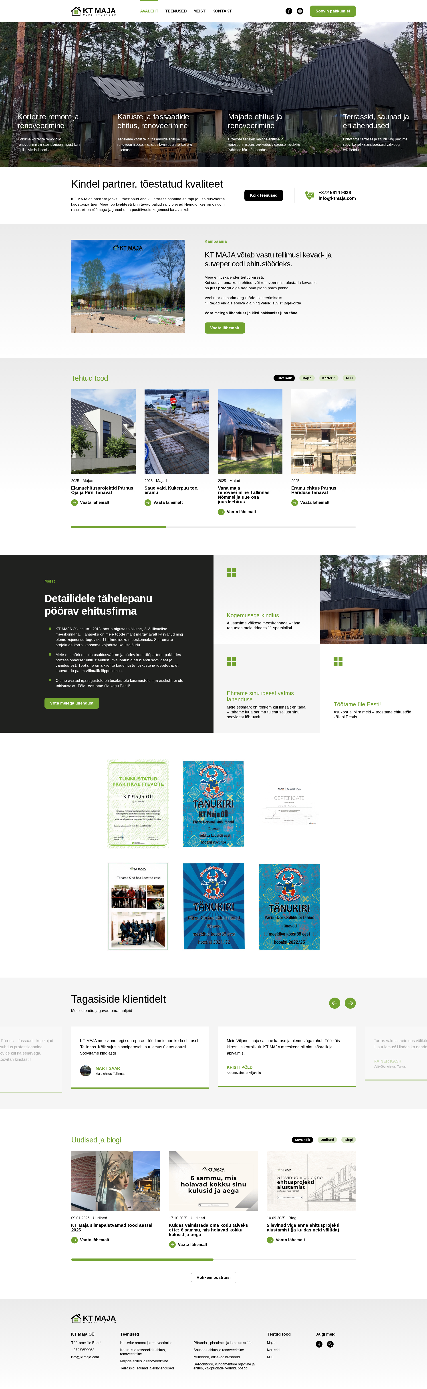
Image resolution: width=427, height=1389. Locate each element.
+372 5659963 (82, 1350)
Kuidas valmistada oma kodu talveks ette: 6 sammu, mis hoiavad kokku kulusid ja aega (208, 1230)
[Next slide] (350, 1003)
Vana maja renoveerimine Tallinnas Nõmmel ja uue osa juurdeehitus (244, 495)
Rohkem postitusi (214, 1277)
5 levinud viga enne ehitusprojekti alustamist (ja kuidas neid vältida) (303, 1227)
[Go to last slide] (334, 1003)
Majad (307, 378)
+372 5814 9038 (335, 192)
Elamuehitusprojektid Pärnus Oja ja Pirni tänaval (102, 490)
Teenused (176, 11)
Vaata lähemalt (225, 328)
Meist (199, 11)
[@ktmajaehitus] (289, 11)
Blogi (348, 1140)
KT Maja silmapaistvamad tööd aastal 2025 (111, 1227)
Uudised (327, 1140)
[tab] (118, 527)
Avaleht (149, 11)
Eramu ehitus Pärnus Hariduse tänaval (313, 490)
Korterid (328, 378)
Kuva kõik (284, 378)
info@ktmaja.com (337, 198)
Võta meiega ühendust (72, 703)
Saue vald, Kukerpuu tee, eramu (171, 490)
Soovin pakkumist (333, 11)
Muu (349, 378)
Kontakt (222, 11)
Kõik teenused (264, 195)
